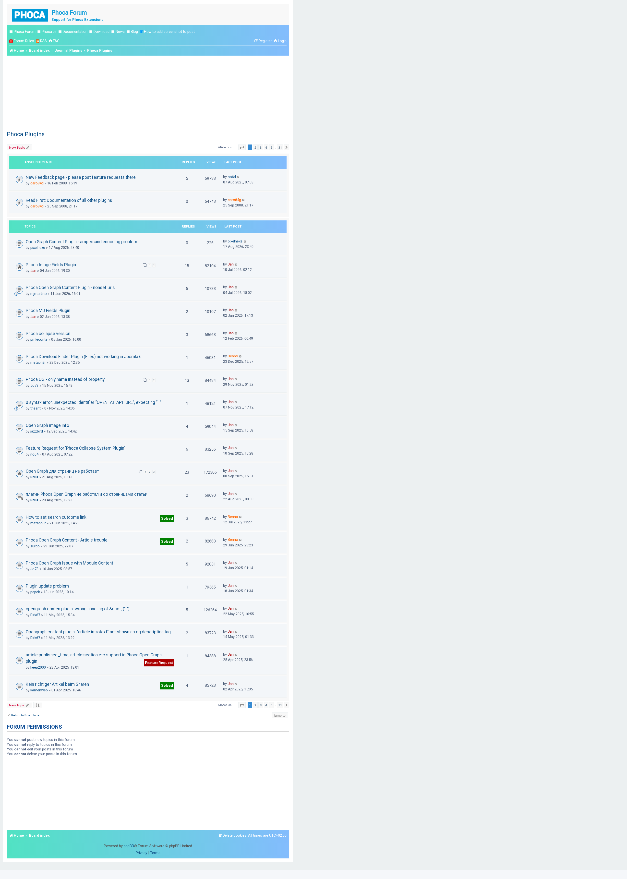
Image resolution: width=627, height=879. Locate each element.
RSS (43, 41)
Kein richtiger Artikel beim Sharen (57, 684)
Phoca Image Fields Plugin (51, 264)
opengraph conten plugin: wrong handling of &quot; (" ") (78, 608)
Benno (233, 356)
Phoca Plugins (26, 134)
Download (101, 31)
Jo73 (34, 385)
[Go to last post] (238, 177)
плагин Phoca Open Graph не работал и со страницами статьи (86, 494)
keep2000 (38, 667)
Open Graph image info (47, 425)
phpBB (129, 846)
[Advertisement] (148, 92)
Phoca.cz (49, 31)
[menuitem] (54, 41)
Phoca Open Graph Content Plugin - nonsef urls (70, 287)
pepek (35, 592)
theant (35, 408)
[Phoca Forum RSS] (37, 41)
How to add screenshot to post (169, 31)
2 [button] (255, 147)
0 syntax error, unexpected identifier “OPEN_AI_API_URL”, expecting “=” (93, 402)
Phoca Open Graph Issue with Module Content (69, 563)
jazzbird (36, 431)
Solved (167, 518)
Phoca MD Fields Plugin (48, 310)
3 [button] (261, 147)
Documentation (75, 31)
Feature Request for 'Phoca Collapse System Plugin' (75, 448)
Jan (33, 270)
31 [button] (280, 147)
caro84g (37, 183)
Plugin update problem (47, 586)
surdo (35, 546)
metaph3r (38, 362)
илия (34, 477)
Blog (134, 31)
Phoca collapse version (48, 333)
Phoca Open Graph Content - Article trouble (67, 540)
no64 (232, 177)
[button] (242, 147)
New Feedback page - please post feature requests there (81, 177)
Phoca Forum (25, 31)
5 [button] (271, 147)
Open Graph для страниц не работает (62, 471)
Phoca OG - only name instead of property (65, 379)
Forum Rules (24, 41)
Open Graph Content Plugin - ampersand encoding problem (81, 241)
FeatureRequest (159, 663)
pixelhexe (37, 247)
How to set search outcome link (56, 517)
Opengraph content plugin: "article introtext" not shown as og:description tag (98, 631)
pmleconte (39, 339)
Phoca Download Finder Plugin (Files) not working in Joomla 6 (84, 356)
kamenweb (39, 690)
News (120, 31)
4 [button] (266, 147)
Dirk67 (35, 615)
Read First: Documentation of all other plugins (69, 200)
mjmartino (38, 293)
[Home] (30, 14)
